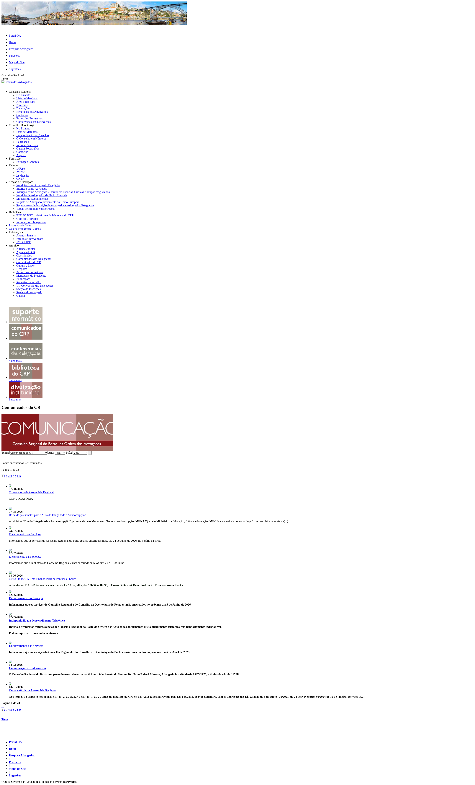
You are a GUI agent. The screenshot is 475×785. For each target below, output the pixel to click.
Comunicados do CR (28, 262)
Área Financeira (25, 101)
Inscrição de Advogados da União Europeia (41, 195)
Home (12, 42)
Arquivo (21, 155)
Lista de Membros (26, 98)
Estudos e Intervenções (29, 238)
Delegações (23, 108)
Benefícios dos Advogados (32, 111)
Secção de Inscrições (28, 289)
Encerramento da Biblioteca (25, 556)
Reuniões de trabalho (28, 282)
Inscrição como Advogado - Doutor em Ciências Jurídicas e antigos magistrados (63, 192)
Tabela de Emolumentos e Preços (35, 208)
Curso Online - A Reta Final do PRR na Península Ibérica (42, 578)
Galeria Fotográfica (27, 148)
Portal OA (15, 35)
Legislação (22, 141)
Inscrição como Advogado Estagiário (38, 185)
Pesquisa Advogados (21, 49)
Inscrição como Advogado (31, 188)
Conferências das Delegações (33, 121)
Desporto (21, 268)
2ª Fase (20, 171)
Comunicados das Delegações (33, 258)
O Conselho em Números (31, 138)
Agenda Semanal (26, 235)
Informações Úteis (27, 145)
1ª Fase (20, 168)
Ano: (51, 452)
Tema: (5, 452)
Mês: (69, 452)
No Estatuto (23, 95)
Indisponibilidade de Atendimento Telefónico (37, 620)
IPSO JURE (23, 242)
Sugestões (15, 69)
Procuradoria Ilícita (20, 225)
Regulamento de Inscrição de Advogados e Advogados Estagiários (55, 205)
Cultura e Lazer (25, 265)
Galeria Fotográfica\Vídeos (25, 228)
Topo (4, 719)
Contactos (22, 115)
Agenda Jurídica (25, 248)
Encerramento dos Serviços (25, 534)
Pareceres (14, 55)
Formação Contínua (28, 161)
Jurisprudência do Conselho (32, 135)
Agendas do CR (25, 252)
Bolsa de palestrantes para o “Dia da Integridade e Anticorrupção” (47, 515)
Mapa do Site (16, 62)
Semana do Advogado (29, 292)
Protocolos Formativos (29, 118)
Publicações (23, 278)
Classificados (24, 255)
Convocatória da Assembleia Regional (31, 492)
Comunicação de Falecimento (27, 668)
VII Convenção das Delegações (34, 285)
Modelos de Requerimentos (32, 198)
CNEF (20, 178)
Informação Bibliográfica (31, 222)
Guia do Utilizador (27, 218)
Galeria (20, 295)
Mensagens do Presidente (31, 275)
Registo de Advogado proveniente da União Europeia (47, 202)
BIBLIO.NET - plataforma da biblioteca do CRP (45, 215)
